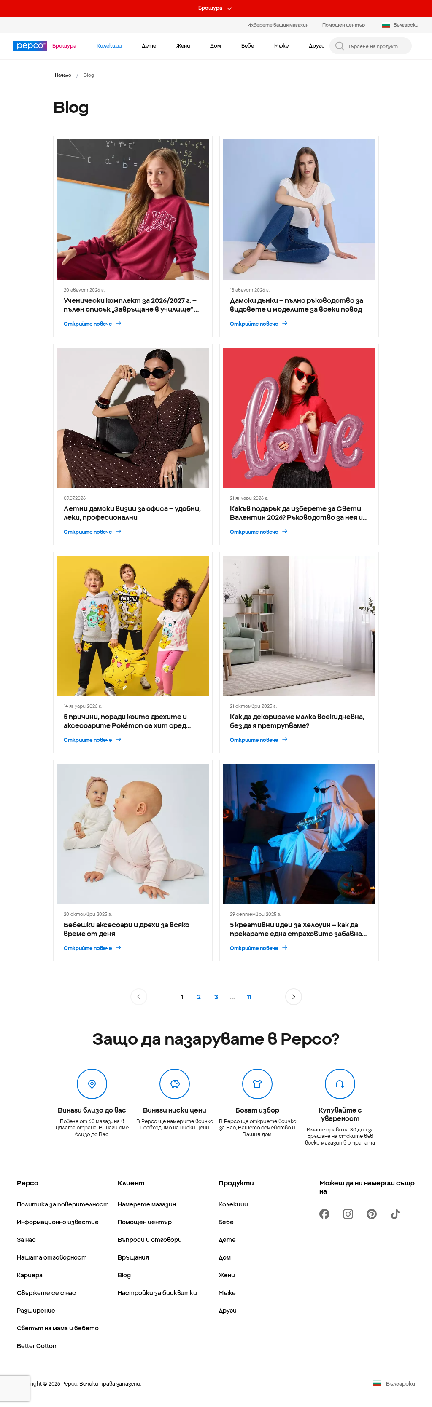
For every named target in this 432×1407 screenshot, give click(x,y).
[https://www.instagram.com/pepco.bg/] (349, 1214)
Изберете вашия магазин (278, 24)
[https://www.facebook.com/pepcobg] (326, 1214)
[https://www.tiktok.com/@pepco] (397, 1214)
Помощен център (343, 24)
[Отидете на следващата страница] (293, 996)
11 (249, 996)
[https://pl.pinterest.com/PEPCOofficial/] (373, 1214)
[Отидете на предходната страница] (138, 996)
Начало (63, 74)
